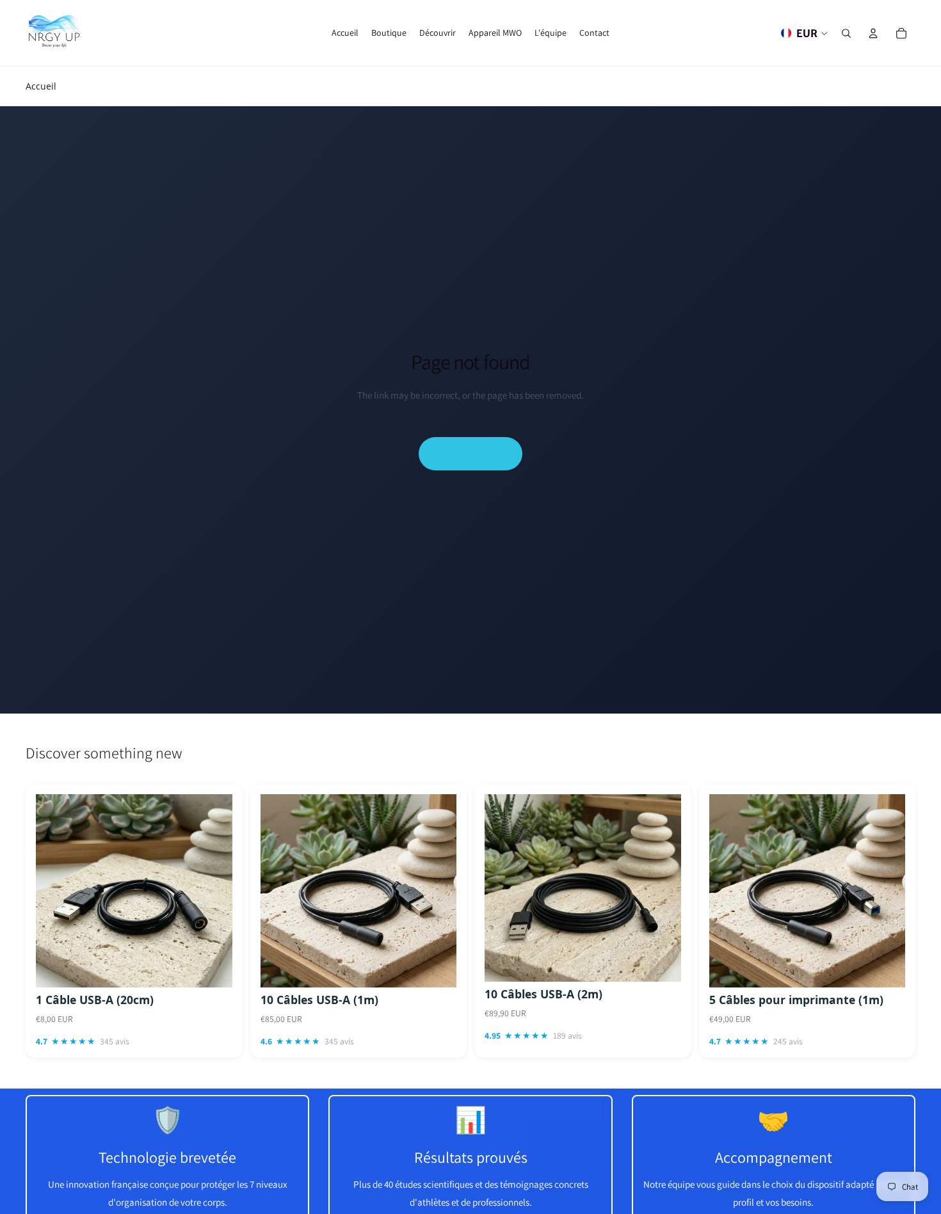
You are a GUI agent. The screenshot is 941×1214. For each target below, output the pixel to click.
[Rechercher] (846, 33)
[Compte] (873, 33)
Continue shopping (470, 453)
